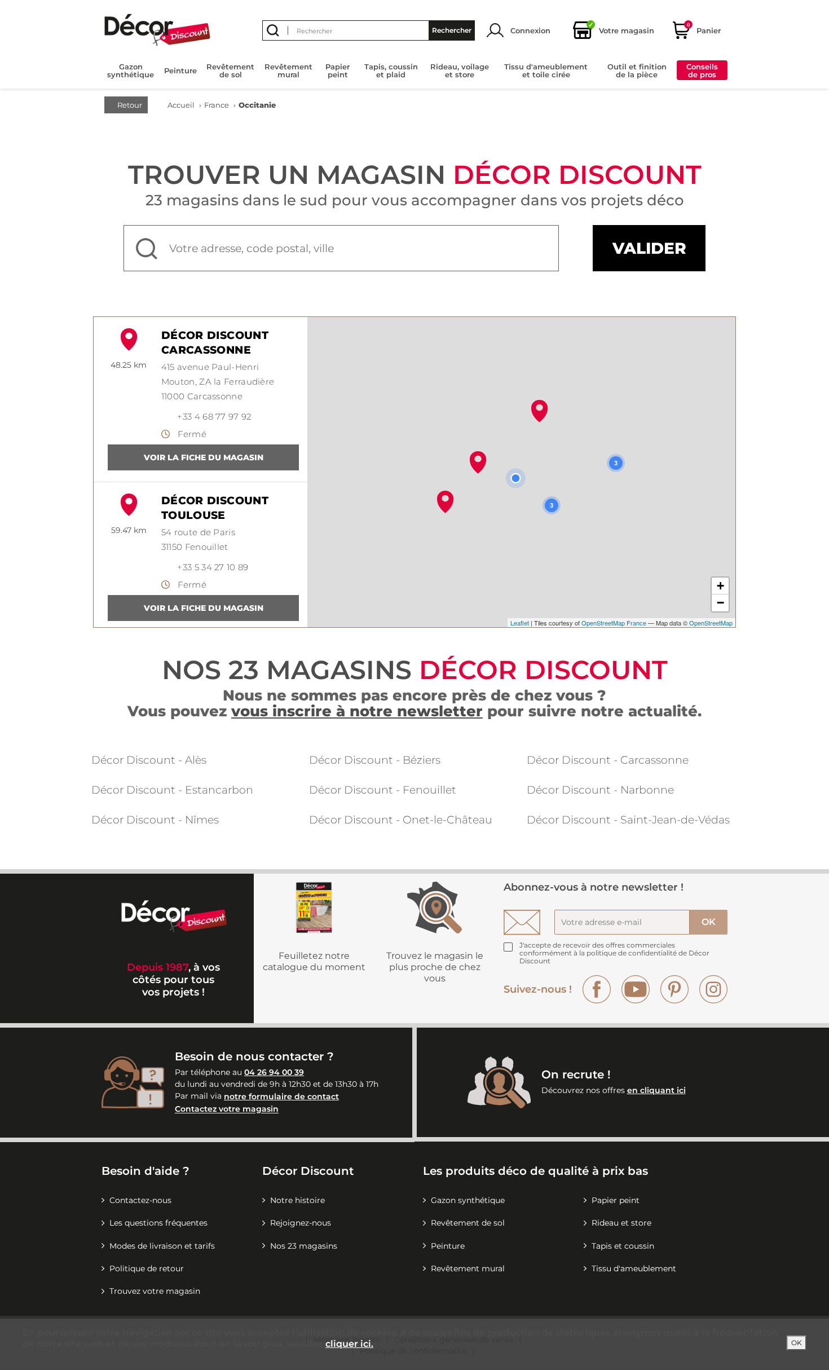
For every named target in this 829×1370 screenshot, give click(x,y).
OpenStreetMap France (613, 622)
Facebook (597, 989)
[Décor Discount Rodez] (539, 411)
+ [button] (720, 586)
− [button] (720, 603)
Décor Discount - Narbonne (600, 789)
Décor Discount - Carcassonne (608, 760)
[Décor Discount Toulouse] (478, 462)
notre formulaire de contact (281, 1096)
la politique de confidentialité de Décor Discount (614, 957)
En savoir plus (203, 457)
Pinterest (674, 989)
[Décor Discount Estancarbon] (445, 502)
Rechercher (451, 30)
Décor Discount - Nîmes (155, 819)
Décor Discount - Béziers (374, 760)
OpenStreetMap (711, 622)
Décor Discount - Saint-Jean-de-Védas (628, 819)
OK (796, 1342)
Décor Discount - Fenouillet (382, 789)
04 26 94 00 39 (274, 1072)
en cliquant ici (656, 1090)
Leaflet (519, 622)
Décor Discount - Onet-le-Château (400, 819)
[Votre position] (515, 478)
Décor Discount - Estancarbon (172, 789)
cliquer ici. (349, 1343)
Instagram (713, 989)
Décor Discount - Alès (148, 760)
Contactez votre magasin (227, 1109)
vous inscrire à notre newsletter (357, 711)
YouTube (635, 989)
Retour (129, 104)
